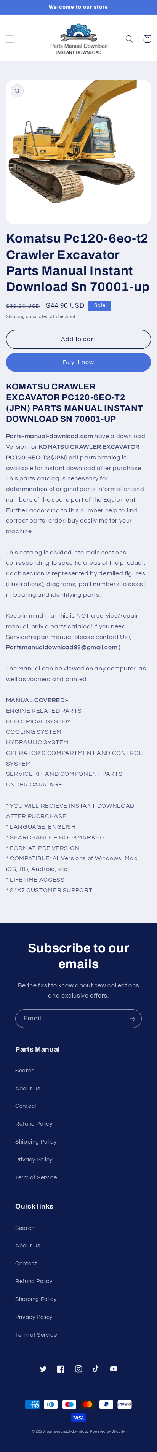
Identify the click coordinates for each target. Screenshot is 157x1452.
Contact (26, 1106)
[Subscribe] (132, 1018)
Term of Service (36, 1177)
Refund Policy (33, 1124)
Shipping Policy (35, 1142)
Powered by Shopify (107, 1431)
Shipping (15, 317)
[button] (10, 39)
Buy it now (79, 362)
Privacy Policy (34, 1160)
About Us (27, 1088)
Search (25, 1071)
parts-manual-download (68, 1431)
